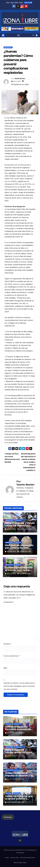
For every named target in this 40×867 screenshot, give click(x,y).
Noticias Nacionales (20, 862)
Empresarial (8, 47)
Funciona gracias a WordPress (14, 850)
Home (7, 857)
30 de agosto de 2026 (15, 733)
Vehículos (18, 542)
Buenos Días (15, 857)
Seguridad (17, 724)
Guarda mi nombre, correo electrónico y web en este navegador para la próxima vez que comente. (19, 686)
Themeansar (20, 852)
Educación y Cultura (12, 770)
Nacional (9, 724)
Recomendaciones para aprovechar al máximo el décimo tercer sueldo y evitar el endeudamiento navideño (28, 462)
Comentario (9, 602)
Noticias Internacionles (27, 857)
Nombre (7, 644)
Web (5, 668)
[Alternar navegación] (18, 35)
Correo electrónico (12, 656)
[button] (33, 35)
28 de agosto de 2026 (15, 802)
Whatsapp (8, 817)
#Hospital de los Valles (20, 84)
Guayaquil (18, 520)
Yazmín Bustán (19, 78)
